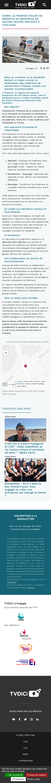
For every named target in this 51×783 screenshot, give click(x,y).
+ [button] (6, 348)
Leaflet (19, 381)
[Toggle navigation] (6, 5)
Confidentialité (25, 760)
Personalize (18, 779)
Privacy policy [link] (33, 779)
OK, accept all (15, 775)
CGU (25, 741)
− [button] (6, 353)
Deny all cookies (37, 775)
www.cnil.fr (31, 587)
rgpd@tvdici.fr (11, 582)
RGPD (25, 754)
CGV (26, 748)
